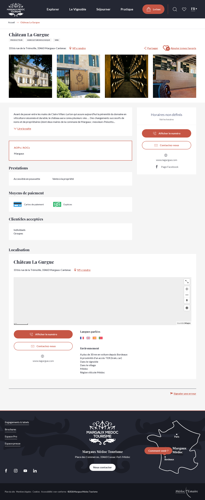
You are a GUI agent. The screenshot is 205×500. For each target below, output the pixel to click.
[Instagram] (16, 471)
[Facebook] (7, 471)
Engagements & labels (17, 422)
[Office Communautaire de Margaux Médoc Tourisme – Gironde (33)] (16, 9)
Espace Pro (11, 436)
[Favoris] (184, 9)
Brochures (10, 429)
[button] (175, 9)
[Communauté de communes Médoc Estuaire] (187, 491)
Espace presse (12, 443)
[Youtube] (25, 471)
